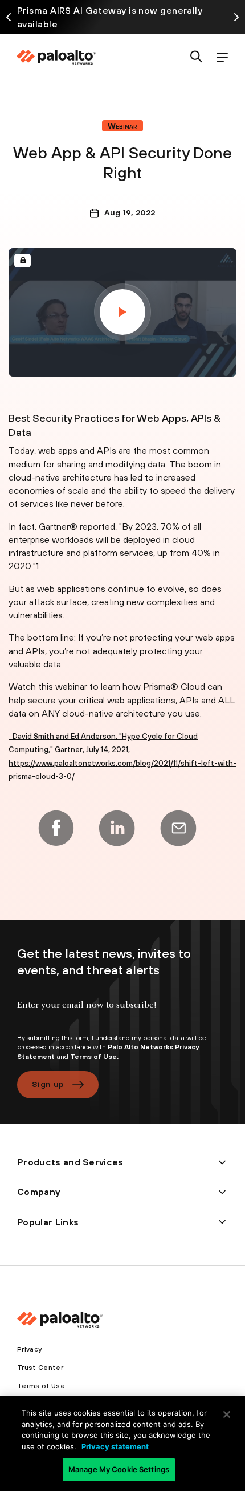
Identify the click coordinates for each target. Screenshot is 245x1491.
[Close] (226, 1414)
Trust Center (40, 1368)
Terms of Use (41, 1386)
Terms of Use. (94, 1057)
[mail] (178, 828)
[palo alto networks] (56, 57)
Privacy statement (115, 1446)
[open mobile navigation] (222, 57)
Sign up (48, 1084)
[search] (196, 57)
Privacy (29, 1349)
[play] (122, 312)
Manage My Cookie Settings (118, 1469)
